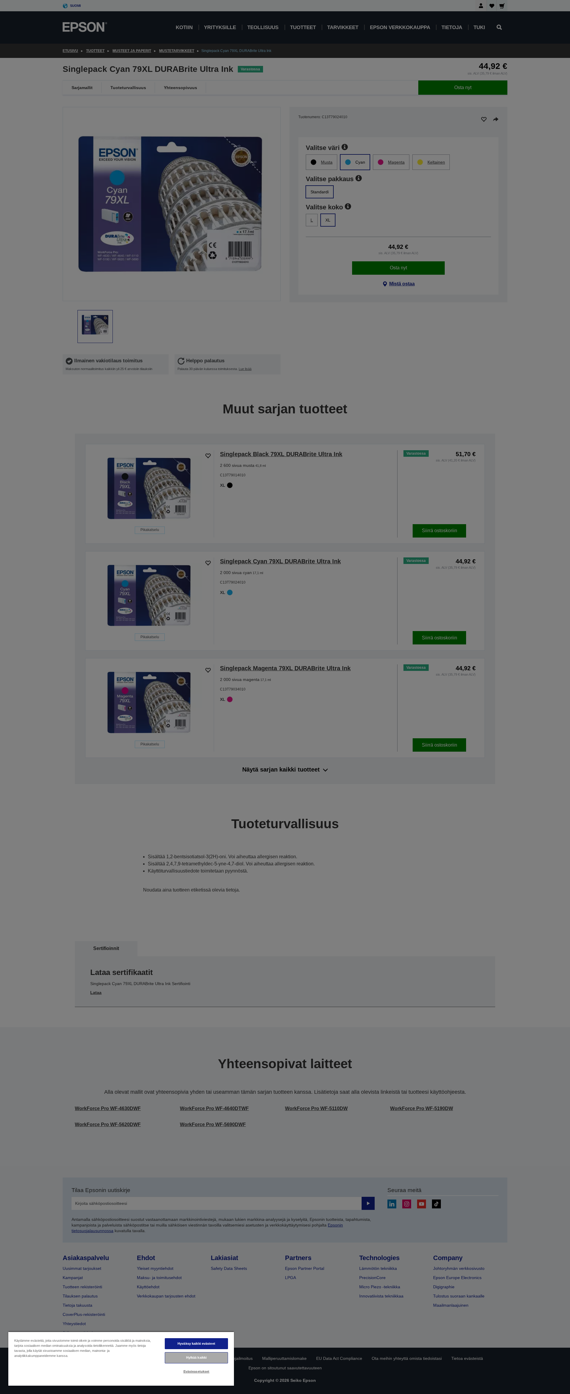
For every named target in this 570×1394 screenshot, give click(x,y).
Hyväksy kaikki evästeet (196, 1343)
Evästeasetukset (196, 1371)
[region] (121, 1358)
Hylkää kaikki (196, 1357)
